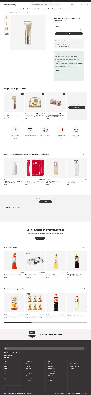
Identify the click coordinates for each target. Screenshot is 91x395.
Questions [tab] (16, 207)
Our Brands (50, 366)
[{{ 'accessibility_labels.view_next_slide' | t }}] (86, 307)
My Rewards (29, 378)
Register (28, 366)
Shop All (83, 154)
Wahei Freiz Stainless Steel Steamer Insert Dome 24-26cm (34, 275)
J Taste (5, 363)
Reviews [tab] (8, 207)
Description (58, 54)
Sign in (45, 201)
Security (68, 393)
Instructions (58, 74)
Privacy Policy (63, 393)
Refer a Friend (51, 378)
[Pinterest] (13, 352)
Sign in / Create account (61, 46)
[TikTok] (19, 352)
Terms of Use (57, 393)
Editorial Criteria (51, 373)
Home (44, 9)
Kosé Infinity (56, 15)
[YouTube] (16, 352)
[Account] (81, 5)
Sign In (27, 363)
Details (57, 77)
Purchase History (30, 373)
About (64, 9)
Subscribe (85, 348)
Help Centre (72, 368)
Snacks (5, 368)
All (23, 9)
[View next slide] (43, 48)
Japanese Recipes (52, 371)
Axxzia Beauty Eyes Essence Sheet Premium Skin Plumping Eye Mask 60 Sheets (55, 116)
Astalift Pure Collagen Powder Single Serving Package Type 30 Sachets (34, 182)
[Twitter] (8, 352)
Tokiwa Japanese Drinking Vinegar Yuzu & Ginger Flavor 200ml (55, 275)
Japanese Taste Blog (52, 368)
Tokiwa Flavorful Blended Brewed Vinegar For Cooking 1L (76, 316)
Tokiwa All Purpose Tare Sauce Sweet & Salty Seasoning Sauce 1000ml (55, 316)
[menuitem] (22, 8)
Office (49, 9)
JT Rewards (50, 375)
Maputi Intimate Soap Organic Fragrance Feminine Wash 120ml (75, 182)
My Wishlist (28, 368)
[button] (40, 113)
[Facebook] (5, 352)
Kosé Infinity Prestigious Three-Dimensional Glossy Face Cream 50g (34, 116)
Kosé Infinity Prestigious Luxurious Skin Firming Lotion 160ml (56, 182)
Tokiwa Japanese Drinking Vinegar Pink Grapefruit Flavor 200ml (12, 275)
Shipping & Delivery (74, 363)
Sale (69, 9)
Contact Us (72, 371)
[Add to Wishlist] (43, 17)
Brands (59, 9)
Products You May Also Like (14, 289)
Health (39, 9)
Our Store (50, 383)
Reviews (50, 380)
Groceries (6, 366)
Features (57, 70)
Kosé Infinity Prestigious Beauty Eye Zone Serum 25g (13, 116)
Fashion (54, 9)
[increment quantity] (80, 29)
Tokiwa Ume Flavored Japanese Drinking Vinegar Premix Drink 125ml (13, 316)
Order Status (29, 371)
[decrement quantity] (57, 29)
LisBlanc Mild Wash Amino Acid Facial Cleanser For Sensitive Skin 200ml (14, 182)
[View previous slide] (39, 48)
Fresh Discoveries (10, 247)
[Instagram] (10, 352)
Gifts (5, 380)
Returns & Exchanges (74, 366)
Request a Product (30, 375)
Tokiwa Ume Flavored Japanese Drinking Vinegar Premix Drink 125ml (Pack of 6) (33, 316)
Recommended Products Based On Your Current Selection (26, 154)
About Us (50, 363)
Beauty (34, 9)
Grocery (29, 9)
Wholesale (28, 380)
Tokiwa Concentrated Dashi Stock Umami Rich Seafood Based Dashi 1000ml (76, 275)
